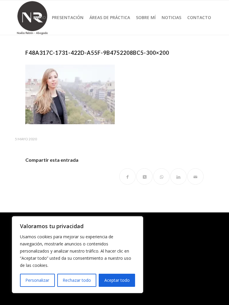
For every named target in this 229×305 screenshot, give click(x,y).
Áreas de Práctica (109, 17)
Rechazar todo (77, 280)
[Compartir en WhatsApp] (161, 176)
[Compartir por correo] (195, 176)
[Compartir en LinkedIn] (178, 176)
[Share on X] (144, 176)
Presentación (67, 17)
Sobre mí (146, 17)
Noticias (171, 17)
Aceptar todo (117, 280)
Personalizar (37, 280)
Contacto (199, 17)
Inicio (39, 17)
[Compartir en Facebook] (127, 176)
